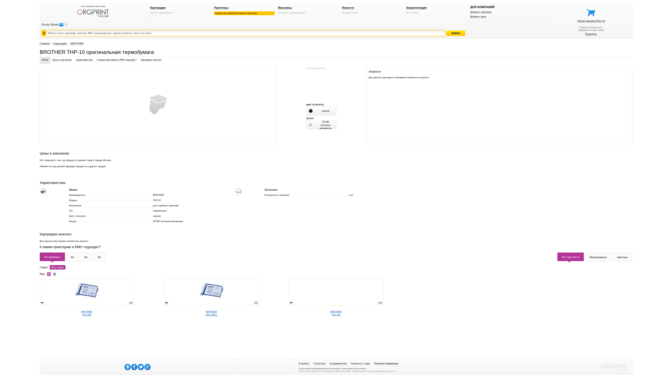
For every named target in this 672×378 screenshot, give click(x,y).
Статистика (319, 363)
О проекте (304, 363)
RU (61, 24)
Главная (45, 43)
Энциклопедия (416, 7)
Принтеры (221, 7)
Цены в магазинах (62, 59)
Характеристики (84, 59)
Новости (348, 7)
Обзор (45, 59)
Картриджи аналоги (151, 59)
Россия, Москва (50, 24)
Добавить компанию (480, 12)
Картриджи (158, 7)
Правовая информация (386, 363)
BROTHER (77, 43)
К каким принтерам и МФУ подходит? (116, 59)
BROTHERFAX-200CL (211, 313)
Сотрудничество (338, 363)
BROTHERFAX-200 (86, 313)
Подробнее (591, 34)
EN (66, 24)
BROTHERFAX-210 (335, 313)
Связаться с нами (360, 363)
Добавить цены (478, 16)
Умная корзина (591, 20)
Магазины (285, 7)
